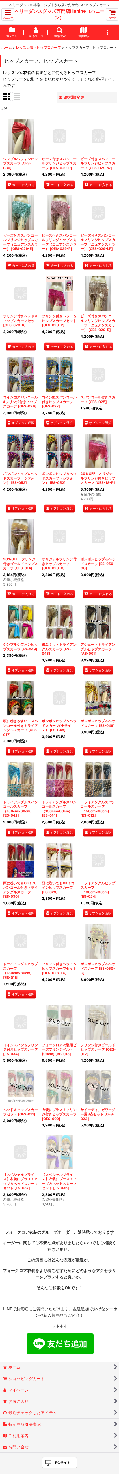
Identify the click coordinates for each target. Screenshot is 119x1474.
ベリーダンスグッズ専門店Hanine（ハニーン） (60, 14)
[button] (7, 14)
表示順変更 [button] (74, 97)
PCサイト (62, 1462)
